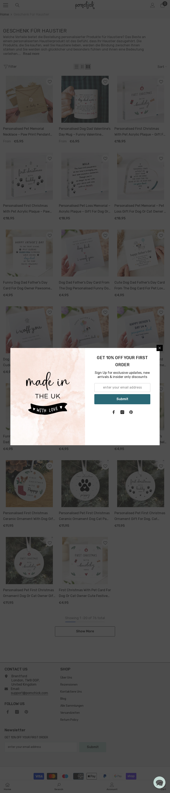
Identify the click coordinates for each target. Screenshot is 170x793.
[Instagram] (122, 412)
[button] (159, 782)
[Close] (160, 348)
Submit (122, 399)
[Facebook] (113, 412)
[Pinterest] (131, 412)
